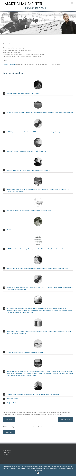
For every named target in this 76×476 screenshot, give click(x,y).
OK (38, 473)
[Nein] (74, 470)
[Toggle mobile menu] (72, 3)
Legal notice (7, 450)
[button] (38, 93)
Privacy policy (7, 452)
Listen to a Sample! (9, 64)
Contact (5, 454)
